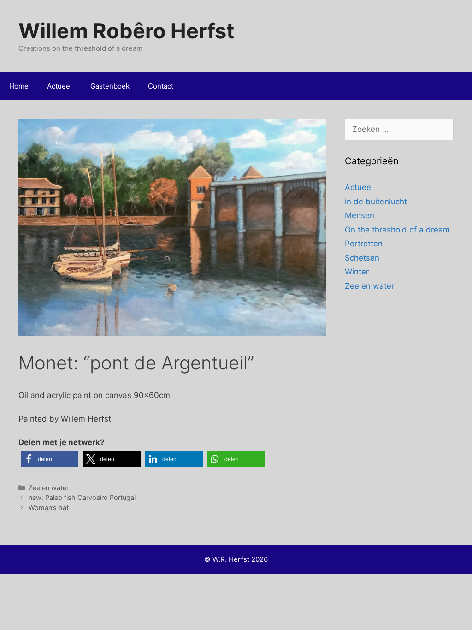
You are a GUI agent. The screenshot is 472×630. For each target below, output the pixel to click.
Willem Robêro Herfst (126, 30)
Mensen (359, 215)
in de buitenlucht (376, 201)
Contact (160, 86)
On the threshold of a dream (397, 229)
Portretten (364, 243)
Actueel (59, 86)
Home (19, 86)
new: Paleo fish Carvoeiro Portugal (82, 497)
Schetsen (362, 257)
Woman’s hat (49, 507)
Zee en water (49, 488)
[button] (49, 459)
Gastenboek (110, 86)
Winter (357, 271)
